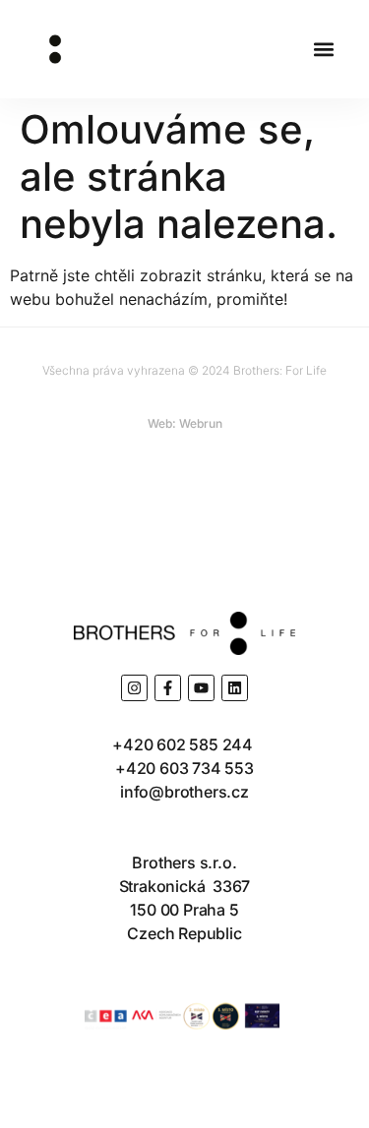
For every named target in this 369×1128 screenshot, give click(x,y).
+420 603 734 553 (184, 768)
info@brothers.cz (184, 791)
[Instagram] (134, 688)
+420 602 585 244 (184, 744)
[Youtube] (201, 688)
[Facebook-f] (167, 688)
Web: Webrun (185, 423)
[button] (323, 49)
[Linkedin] (234, 688)
